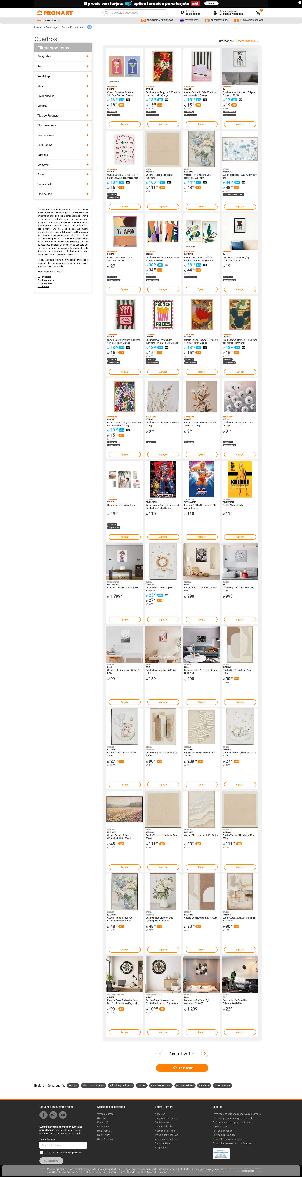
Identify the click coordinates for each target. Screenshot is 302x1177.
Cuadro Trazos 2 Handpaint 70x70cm (159, 176)
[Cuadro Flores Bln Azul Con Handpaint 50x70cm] (201, 149)
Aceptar (248, 1171)
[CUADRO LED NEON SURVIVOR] (124, 561)
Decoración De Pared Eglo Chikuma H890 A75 (197, 1001)
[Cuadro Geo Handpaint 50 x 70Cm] (201, 891)
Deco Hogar (52, 27)
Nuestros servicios (165, 1130)
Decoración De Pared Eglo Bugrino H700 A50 (201, 671)
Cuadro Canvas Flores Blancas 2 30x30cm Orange (200, 423)
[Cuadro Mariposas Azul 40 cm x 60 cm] (240, 149)
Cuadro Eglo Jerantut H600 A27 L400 (161, 671)
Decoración (67, 27)
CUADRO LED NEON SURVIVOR (122, 587)
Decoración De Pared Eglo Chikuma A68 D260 (235, 1001)
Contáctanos (162, 1122)
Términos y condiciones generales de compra (237, 1114)
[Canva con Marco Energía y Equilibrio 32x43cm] (240, 231)
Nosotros (160, 1114)
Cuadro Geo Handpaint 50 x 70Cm (200, 917)
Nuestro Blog (104, 1122)
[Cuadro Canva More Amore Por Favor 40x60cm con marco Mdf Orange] (124, 149)
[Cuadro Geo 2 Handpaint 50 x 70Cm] (240, 644)
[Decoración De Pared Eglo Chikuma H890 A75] (201, 974)
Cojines (142, 1085)
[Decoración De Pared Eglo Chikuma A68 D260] (240, 974)
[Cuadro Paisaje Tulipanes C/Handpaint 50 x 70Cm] (124, 809)
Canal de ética (162, 1143)
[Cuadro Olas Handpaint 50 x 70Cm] (201, 809)
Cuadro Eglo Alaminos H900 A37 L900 (238, 588)
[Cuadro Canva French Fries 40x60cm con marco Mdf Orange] (163, 314)
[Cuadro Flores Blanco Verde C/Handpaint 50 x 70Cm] (163, 891)
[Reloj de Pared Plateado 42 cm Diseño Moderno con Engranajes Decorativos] (124, 974)
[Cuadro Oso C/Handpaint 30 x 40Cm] (124, 726)
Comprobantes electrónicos (227, 1139)
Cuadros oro (43, 286)
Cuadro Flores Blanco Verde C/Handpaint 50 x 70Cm (159, 919)
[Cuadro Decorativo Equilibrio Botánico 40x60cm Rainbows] (201, 231)
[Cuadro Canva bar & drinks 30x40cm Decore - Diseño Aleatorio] (124, 66)
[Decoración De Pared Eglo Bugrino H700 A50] (201, 644)
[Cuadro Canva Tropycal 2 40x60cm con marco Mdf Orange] (240, 314)
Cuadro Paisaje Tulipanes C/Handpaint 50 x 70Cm (119, 836)
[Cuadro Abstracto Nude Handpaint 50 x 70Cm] (240, 891)
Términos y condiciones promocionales (233, 1118)
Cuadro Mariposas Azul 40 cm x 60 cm (240, 176)
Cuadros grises (45, 283)
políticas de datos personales (68, 1152)
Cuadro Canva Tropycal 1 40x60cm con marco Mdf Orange (124, 423)
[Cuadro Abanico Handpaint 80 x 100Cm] (201, 726)
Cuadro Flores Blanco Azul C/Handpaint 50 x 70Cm (120, 919)
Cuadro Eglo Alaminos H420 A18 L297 (123, 671)
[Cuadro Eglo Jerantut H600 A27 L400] (163, 644)
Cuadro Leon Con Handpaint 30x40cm (159, 588)
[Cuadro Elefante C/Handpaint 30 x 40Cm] (240, 726)
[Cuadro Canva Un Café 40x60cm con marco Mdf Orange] (201, 66)
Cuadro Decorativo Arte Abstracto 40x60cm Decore (162, 258)
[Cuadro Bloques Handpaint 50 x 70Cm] (163, 726)
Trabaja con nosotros (166, 1135)
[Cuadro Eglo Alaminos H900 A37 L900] (240, 561)
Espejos (73, 1085)
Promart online (62, 260)
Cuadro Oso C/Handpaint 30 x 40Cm (121, 754)
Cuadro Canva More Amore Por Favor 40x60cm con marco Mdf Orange (122, 176)
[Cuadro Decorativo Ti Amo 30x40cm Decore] (124, 231)
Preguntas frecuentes (166, 1118)
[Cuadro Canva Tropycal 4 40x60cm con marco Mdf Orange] (201, 314)
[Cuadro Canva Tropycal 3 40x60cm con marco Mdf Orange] (163, 66)
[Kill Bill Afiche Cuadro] (240, 479)
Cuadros (81, 27)
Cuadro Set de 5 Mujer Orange (122, 505)
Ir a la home (186, 1068)
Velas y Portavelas (161, 1085)
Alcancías (204, 1085)
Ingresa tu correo (47, 1139)
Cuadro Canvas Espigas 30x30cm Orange (162, 423)
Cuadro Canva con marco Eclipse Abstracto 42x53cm (239, 93)
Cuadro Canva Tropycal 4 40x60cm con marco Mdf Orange (201, 341)
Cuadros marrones (46, 280)
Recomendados (245, 41)
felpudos (52, 266)
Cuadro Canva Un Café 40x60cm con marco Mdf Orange (200, 93)
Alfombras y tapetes (93, 1085)
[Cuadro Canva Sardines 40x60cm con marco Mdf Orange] (124, 314)
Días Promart (104, 1130)
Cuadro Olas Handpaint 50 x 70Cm (201, 835)
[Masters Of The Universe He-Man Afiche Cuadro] (201, 479)
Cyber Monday (105, 1139)
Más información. (157, 1172)
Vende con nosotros (166, 1139)
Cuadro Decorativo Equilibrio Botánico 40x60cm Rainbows (198, 258)
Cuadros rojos (44, 277)
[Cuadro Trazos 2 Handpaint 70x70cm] (163, 149)
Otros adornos (223, 1085)
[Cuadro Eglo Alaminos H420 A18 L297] (124, 644)
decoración (53, 263)
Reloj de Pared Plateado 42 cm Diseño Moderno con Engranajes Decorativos (123, 1001)
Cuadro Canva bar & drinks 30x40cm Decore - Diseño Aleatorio (120, 93)
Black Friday (103, 1135)
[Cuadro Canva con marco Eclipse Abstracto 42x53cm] (240, 66)
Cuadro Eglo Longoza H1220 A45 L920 (200, 588)
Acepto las (63, 1152)
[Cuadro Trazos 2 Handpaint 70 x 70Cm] (240, 809)
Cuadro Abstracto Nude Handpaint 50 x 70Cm (239, 919)
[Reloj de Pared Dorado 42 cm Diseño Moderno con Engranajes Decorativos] (163, 974)
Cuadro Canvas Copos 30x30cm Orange (238, 423)
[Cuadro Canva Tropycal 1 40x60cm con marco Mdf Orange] (124, 396)
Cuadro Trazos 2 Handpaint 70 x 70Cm (238, 836)
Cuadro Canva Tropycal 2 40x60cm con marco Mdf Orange (240, 341)
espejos (84, 263)
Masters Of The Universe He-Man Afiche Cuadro (200, 506)
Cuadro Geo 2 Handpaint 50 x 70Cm (237, 671)
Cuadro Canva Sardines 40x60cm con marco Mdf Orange (123, 341)
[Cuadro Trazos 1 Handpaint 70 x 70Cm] (163, 809)
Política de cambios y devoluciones (231, 1122)
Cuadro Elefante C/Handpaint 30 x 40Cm (239, 754)
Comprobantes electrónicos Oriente (232, 1143)
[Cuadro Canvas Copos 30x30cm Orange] (240, 396)
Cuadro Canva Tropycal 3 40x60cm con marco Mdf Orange (163, 93)
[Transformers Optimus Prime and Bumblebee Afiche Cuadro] (163, 479)
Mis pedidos (161, 1147)
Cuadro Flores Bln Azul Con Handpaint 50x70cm (197, 176)
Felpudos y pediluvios (121, 1085)
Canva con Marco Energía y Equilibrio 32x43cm (236, 258)
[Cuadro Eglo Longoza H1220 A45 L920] (201, 561)
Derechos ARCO (221, 1126)
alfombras (43, 266)
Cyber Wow (103, 1126)
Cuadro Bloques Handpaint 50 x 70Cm (161, 754)
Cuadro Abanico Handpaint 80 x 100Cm (199, 754)
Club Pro (101, 1118)
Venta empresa (105, 1114)
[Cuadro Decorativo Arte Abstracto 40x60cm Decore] (163, 231)
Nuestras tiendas (164, 1126)
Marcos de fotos (185, 1085)
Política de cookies (222, 1130)
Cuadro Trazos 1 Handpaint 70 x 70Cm (161, 836)
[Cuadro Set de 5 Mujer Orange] (124, 479)
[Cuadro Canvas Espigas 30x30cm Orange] (163, 396)
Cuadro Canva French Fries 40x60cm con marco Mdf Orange (162, 341)
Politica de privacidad (224, 1135)
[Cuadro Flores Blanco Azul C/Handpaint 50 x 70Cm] (124, 891)
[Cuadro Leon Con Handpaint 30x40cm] (163, 561)
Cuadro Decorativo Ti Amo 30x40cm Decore (120, 258)
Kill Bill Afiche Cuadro (233, 505)
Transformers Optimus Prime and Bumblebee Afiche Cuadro (162, 506)
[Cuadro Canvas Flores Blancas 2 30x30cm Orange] (201, 396)
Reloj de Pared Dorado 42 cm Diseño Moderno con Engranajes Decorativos (162, 1001)
